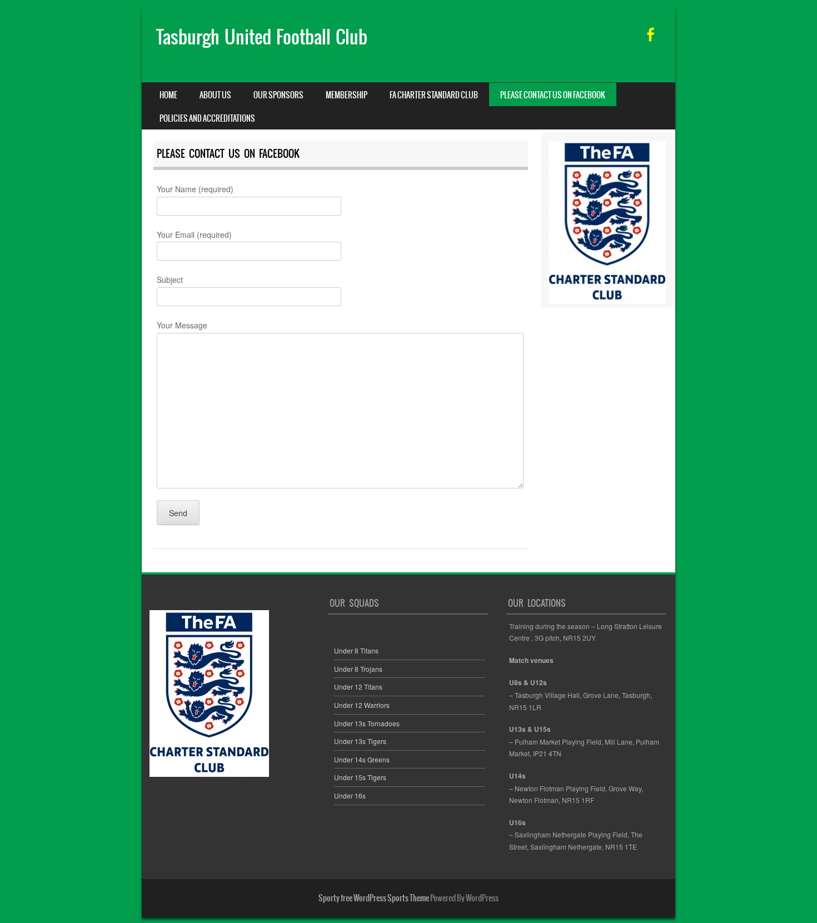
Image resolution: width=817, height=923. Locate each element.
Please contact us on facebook (552, 95)
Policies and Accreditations (207, 118)
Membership (346, 95)
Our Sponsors (278, 95)
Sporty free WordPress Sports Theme (373, 898)
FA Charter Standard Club (434, 95)
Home (168, 95)
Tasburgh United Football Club (261, 37)
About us (215, 95)
